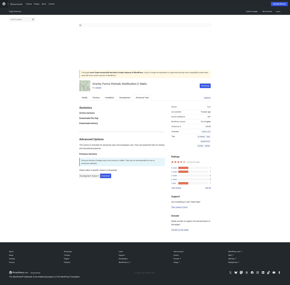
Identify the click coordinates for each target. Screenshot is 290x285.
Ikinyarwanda (35, 273)
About (11, 251)
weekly (207, 146)
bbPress (232, 259)
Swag (177, 262)
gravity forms (205, 141)
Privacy (12, 262)
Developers (123, 259)
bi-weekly (201, 136)
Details (84, 97)
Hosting (12, 259)
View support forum (179, 207)
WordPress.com (235, 251)
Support (207, 97)
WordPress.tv (125, 262)
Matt (231, 255)
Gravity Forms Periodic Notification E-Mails (119, 83)
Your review (176, 188)
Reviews (96, 97)
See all (208, 188)
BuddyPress (233, 262)
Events (176, 255)
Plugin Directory (15, 11)
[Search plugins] (33, 19)
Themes (67, 255)
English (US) (206, 131)
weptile (98, 87)
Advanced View (142, 97)
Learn (121, 251)
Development (124, 97)
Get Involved (178, 251)
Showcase (68, 251)
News (11, 255)
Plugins (66, 259)
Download (205, 86)
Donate (177, 259)
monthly (200, 146)
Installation (109, 97)
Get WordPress (279, 4)
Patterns (67, 262)
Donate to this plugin (180, 230)
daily (208, 136)
